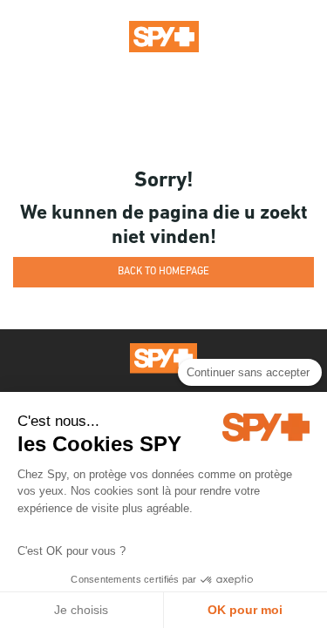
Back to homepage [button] (163, 272)
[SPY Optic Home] (164, 35)
